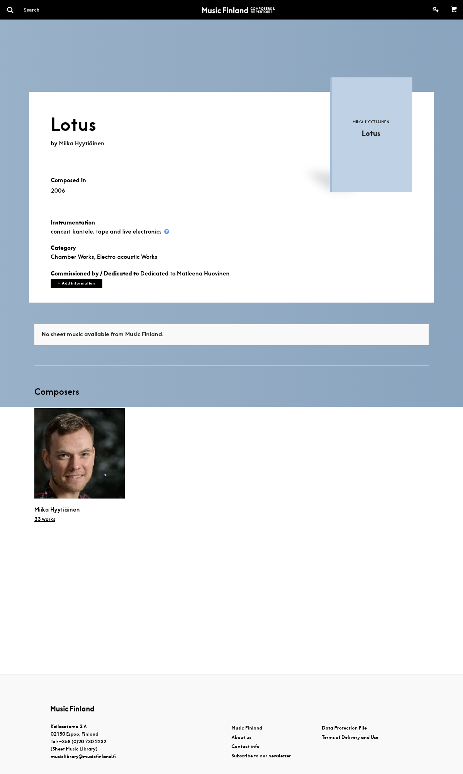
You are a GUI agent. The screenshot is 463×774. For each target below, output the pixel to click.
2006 (58, 190)
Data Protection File (344, 728)
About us (241, 737)
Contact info (246, 746)
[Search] (44, 10)
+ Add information (76, 283)
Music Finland (247, 728)
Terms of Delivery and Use (350, 737)
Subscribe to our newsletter (261, 756)
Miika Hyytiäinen (82, 143)
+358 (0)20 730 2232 (82, 742)
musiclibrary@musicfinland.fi (83, 756)
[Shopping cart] (454, 10)
